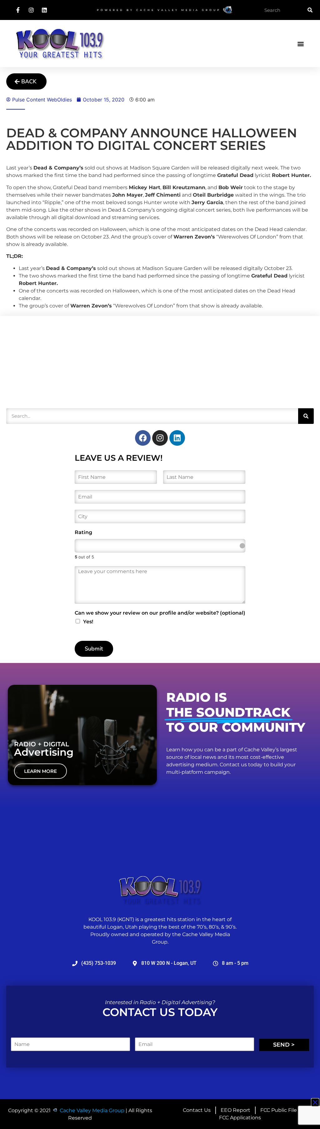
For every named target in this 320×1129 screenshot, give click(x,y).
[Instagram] (160, 438)
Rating (83, 532)
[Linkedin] (177, 438)
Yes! (88, 622)
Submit (94, 648)
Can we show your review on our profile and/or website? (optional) (160, 613)
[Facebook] (143, 438)
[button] (301, 43)
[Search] (310, 10)
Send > (284, 1044)
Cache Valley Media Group (178, 10)
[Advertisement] (53, 361)
